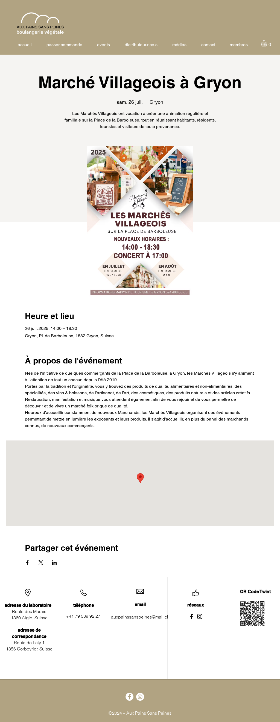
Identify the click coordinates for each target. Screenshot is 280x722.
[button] (268, 43)
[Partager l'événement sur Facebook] (27, 562)
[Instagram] (199, 616)
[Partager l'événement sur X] (40, 562)
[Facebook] (191, 616)
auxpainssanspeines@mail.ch (140, 617)
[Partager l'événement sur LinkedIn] (54, 562)
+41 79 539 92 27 (83, 616)
